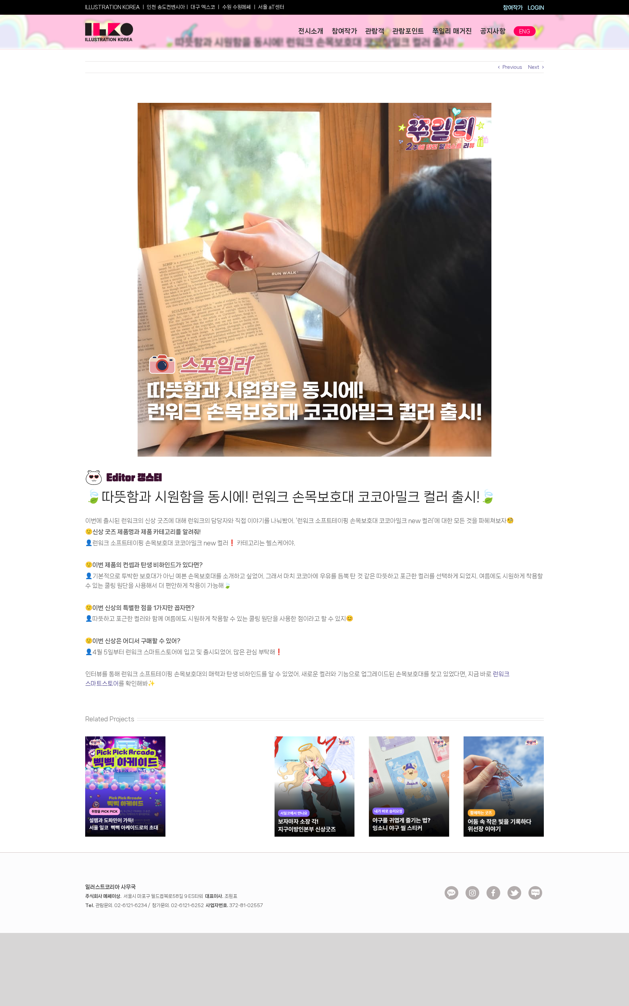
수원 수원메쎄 (236, 7)
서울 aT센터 (271, 7)
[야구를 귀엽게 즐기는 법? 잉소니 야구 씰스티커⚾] (409, 739)
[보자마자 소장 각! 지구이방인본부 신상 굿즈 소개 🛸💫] (315, 739)
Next (533, 67)
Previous (512, 67)
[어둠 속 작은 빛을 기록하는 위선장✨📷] (504, 739)
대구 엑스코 (203, 7)
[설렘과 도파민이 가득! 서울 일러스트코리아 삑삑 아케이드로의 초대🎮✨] (125, 739)
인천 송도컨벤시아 (166, 7)
